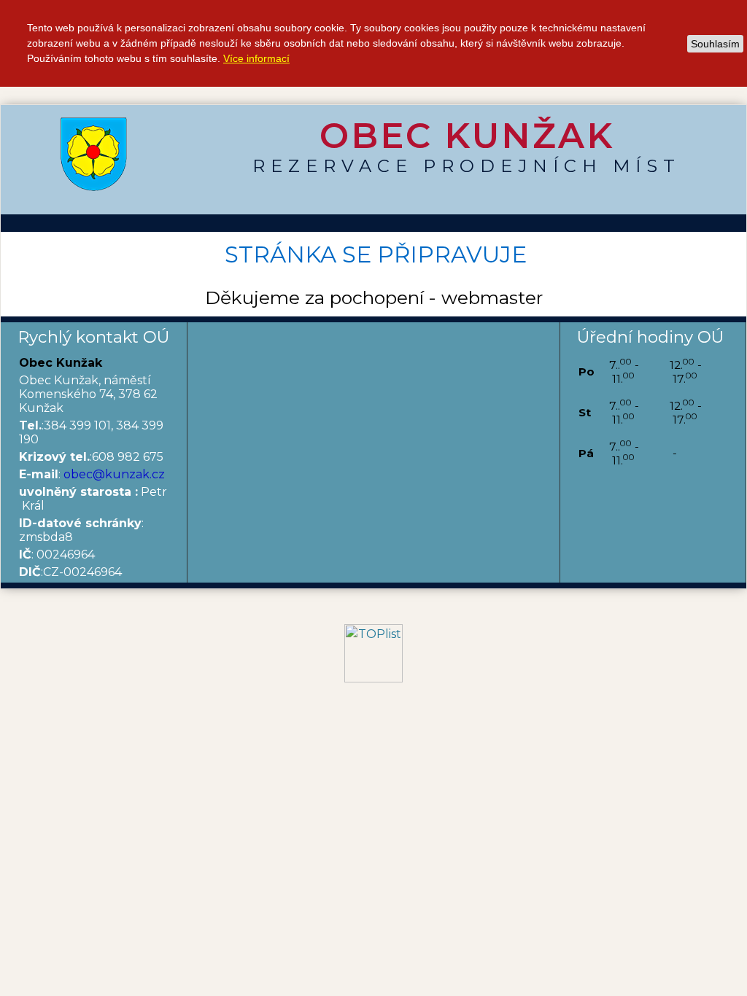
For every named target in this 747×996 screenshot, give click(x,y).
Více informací (256, 58)
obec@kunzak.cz (114, 474)
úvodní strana (94, 154)
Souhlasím (715, 44)
